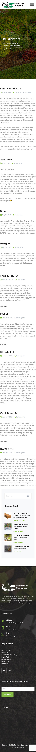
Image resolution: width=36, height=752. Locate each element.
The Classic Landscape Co (22, 92)
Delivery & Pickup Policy (9, 655)
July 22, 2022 (17, 551)
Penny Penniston (10, 88)
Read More (3, 306)
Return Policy (6, 657)
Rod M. (4, 314)
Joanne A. (6, 159)
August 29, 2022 (18, 531)
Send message (11, 636)
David (3, 211)
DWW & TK (6, 449)
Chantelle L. (7, 352)
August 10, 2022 (18, 542)
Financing (5, 652)
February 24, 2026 (19, 520)
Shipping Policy (6, 659)
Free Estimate (6, 650)
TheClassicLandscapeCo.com (24, 745)
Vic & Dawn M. (9, 413)
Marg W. (5, 243)
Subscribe (8, 694)
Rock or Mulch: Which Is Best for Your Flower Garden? (21, 526)
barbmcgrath (18, 163)
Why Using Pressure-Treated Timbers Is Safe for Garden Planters (22, 515)
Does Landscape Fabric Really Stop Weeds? (21, 547)
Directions (5, 664)
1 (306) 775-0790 (11, 629)
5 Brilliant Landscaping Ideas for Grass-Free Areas (21, 537)
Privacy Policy (6, 661)
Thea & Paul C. (9, 276)
